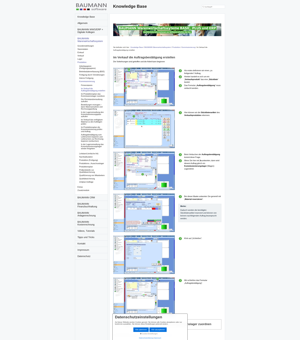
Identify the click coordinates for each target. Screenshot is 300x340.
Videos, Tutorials (86, 231)
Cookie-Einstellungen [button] (149, 334)
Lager (79, 59)
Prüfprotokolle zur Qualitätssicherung (87, 171)
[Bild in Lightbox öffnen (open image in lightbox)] (144, 87)
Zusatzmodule (83, 190)
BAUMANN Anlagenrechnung (86, 214)
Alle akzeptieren (158, 330)
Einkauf (80, 52)
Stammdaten (82, 49)
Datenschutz (83, 256)
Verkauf (80, 56)
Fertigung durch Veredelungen (92, 75)
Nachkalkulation (86, 157)
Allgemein (82, 23)
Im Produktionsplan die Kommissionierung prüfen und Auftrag (91, 129)
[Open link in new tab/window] (167, 29)
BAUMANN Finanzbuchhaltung (87, 205)
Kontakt (81, 243)
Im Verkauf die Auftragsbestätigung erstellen (93, 90)
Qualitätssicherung (87, 179)
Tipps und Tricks (85, 237)
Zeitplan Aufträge (86, 182)
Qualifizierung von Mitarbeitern (92, 175)
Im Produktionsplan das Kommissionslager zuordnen (93, 95)
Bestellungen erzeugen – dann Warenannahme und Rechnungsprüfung (92, 107)
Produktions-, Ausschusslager (91, 163)
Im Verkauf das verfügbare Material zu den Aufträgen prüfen (92, 122)
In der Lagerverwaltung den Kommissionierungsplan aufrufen (92, 114)
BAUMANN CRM (86, 197)
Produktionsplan (86, 167)
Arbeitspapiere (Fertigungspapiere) (87, 67)
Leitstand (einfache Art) (88, 154)
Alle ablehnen (141, 330)
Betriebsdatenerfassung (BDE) (92, 72)
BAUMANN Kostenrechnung (85, 223)
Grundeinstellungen (85, 46)
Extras (80, 187)
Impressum (83, 250)
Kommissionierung (87, 81)
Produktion (81, 62)
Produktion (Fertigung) (88, 160)
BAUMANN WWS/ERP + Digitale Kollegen (90, 30)
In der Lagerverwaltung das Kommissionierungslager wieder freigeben (92, 146)
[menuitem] (91, 17)
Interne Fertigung (86, 78)
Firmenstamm (86, 85)
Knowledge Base (137, 47)
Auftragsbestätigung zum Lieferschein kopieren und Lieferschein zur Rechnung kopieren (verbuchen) (92, 138)
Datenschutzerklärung (146, 338)
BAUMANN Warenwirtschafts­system (90, 39)
